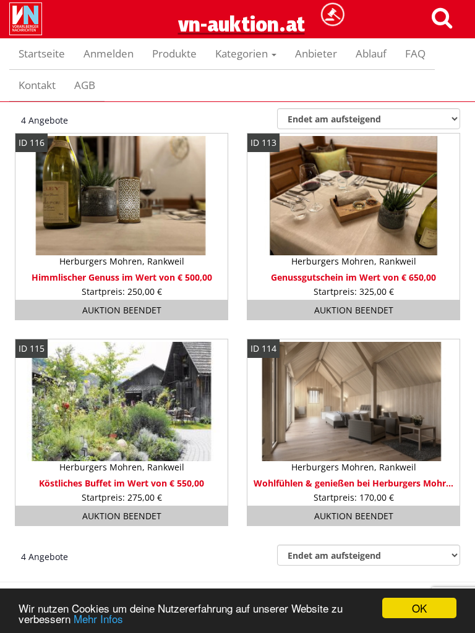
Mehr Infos (98, 618)
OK (419, 608)
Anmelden (108, 53)
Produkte (174, 53)
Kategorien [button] (242, 53)
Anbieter (316, 53)
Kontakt (37, 85)
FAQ (415, 53)
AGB (84, 85)
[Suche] (441, 17)
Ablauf (371, 53)
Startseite (42, 53)
